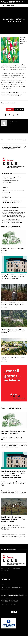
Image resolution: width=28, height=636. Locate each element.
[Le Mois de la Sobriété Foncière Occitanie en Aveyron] (14, 346)
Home (2, 5)
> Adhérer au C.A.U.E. (7, 182)
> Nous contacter (5, 572)
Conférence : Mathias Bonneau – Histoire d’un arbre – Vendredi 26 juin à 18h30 (13, 303)
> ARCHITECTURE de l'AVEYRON (9, 602)
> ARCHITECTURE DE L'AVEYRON (10, 219)
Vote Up (10, 109)
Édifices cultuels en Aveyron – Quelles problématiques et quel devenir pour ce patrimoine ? (13, 330)
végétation (13, 102)
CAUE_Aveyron (13, 121)
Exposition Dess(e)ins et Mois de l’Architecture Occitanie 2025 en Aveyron (13, 491)
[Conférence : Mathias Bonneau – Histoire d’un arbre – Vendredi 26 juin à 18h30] (14, 292)
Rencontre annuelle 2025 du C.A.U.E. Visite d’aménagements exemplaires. (14, 446)
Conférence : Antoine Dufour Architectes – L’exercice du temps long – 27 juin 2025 (13, 535)
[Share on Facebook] (5, 115)
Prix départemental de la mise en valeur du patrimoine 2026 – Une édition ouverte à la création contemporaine (13, 276)
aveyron (7, 102)
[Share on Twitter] (9, 115)
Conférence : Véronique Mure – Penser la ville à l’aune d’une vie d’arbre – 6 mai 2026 (13, 483)
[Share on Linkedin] (21, 115)
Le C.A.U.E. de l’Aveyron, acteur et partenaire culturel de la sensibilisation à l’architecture (13, 527)
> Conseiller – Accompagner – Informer (12, 177)
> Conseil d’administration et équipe (10, 180)
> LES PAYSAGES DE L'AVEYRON (10, 210)
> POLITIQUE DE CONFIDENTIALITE (10, 604)
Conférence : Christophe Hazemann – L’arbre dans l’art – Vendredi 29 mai (13, 519)
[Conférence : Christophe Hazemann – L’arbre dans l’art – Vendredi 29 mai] (14, 506)
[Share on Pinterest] (17, 115)
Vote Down (20, 109)
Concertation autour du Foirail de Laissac (16, 139)
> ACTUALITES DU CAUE (7, 599)
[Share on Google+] (13, 115)
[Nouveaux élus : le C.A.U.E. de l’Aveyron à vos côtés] (14, 238)
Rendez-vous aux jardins (23, 39)
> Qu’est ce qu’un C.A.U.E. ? (8, 178)
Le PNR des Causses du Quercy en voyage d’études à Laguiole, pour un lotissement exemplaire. (12, 147)
